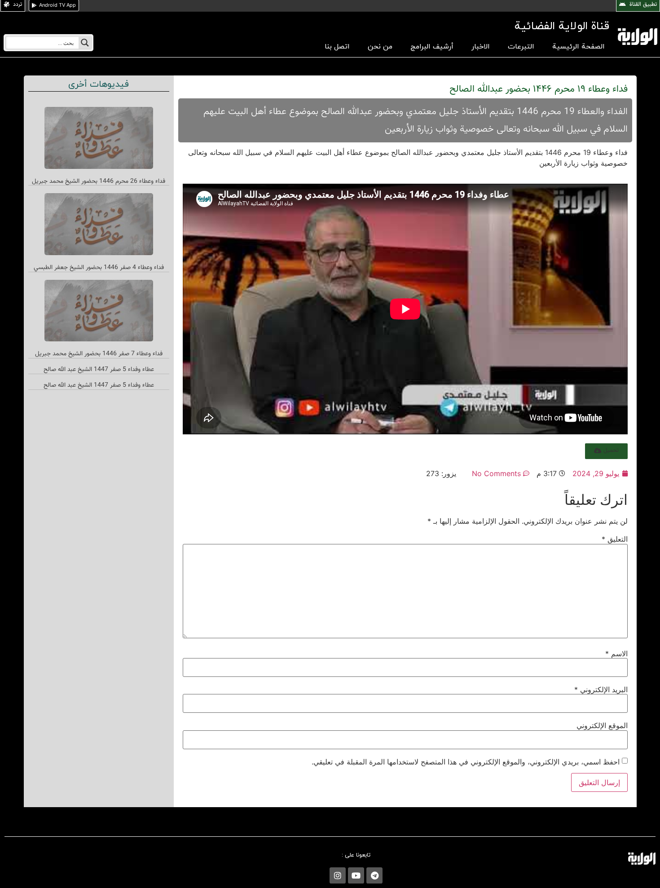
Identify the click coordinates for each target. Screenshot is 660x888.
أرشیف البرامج (431, 47)
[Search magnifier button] (85, 42)
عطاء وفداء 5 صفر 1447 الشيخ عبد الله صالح (99, 370)
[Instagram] (338, 875)
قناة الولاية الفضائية (562, 26)
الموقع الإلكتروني (602, 725)
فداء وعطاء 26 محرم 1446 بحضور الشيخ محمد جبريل (98, 181)
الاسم (616, 653)
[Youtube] (356, 875)
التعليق (615, 539)
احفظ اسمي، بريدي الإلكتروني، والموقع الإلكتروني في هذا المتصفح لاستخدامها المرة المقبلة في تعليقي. (466, 761)
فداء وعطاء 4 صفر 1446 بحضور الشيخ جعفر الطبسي (99, 268)
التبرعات (521, 47)
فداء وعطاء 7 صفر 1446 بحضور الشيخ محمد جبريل (99, 354)
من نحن (380, 47)
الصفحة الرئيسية (578, 47)
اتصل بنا (337, 47)
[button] (606, 451)
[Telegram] (374, 875)
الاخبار (480, 47)
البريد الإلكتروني (601, 689)
